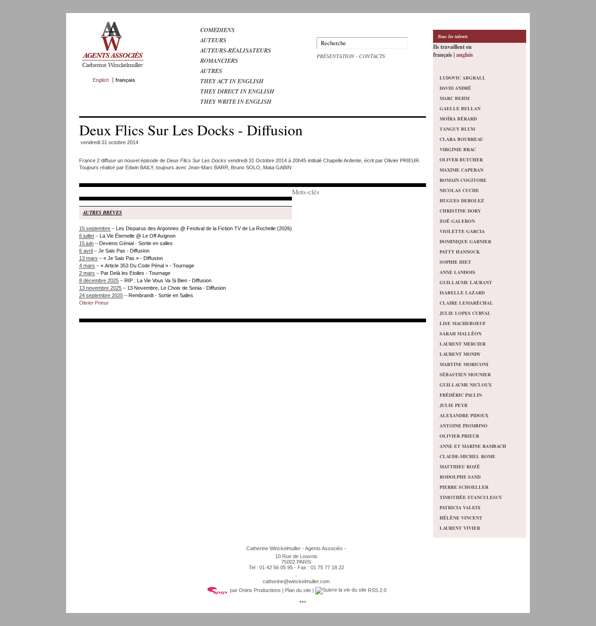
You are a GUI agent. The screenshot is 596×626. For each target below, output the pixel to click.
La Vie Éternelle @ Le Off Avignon (138, 236)
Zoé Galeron (457, 221)
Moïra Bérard (458, 118)
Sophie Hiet (455, 262)
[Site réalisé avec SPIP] (217, 590)
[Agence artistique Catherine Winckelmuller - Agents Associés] (112, 69)
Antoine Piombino (464, 425)
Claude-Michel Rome (467, 456)
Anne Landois (457, 272)
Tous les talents (453, 36)
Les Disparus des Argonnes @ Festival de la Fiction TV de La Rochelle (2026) (204, 228)
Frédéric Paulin (461, 395)
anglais (464, 55)
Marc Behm (454, 98)
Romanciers (219, 60)
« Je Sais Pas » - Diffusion (133, 258)
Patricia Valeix (460, 507)
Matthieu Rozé (460, 466)
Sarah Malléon (460, 333)
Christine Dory (460, 210)
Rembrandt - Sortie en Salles (161, 295)
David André (455, 88)
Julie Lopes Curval (465, 313)
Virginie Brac (458, 149)
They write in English (235, 101)
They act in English (232, 81)
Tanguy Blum (457, 129)
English (101, 80)
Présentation (335, 56)
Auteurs (213, 40)
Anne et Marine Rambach (473, 446)
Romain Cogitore (463, 180)
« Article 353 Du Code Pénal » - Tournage (147, 265)
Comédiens (217, 30)
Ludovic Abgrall (463, 77)
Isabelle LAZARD (462, 292)
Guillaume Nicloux (466, 384)
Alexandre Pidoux (464, 415)
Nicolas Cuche (459, 190)
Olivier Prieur (93, 303)
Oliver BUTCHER (461, 159)
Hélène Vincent (461, 517)
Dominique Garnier (465, 241)
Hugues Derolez (462, 200)
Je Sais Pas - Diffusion (123, 250)
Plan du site (298, 590)
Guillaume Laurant (466, 282)
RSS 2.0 (376, 590)
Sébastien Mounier (465, 374)
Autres (211, 71)
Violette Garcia (462, 231)
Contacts (372, 56)
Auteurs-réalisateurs (235, 50)
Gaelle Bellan (460, 108)
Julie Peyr (453, 405)
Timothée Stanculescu (471, 497)
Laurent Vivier (460, 528)
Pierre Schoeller (464, 487)
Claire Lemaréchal (466, 303)
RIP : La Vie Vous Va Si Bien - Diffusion (167, 280)
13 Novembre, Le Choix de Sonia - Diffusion (176, 288)
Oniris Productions (260, 590)
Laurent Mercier (463, 343)
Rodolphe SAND (460, 476)
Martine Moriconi (464, 364)
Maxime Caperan (461, 169)
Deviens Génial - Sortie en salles (136, 243)
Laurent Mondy (460, 354)
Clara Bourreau (461, 139)
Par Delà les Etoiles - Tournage (135, 273)
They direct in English (237, 91)
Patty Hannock (460, 251)
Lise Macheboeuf (463, 323)
